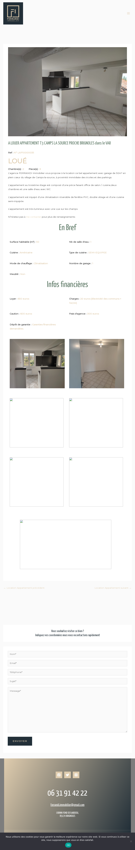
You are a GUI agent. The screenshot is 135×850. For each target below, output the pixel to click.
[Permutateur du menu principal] (128, 13)
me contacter (33, 216)
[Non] (131, 841)
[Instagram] (76, 775)
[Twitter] (67, 775)
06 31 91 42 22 (67, 793)
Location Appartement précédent (24, 588)
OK (68, 845)
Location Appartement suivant (112, 588)
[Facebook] (59, 775)
